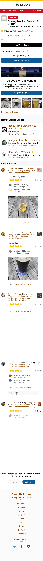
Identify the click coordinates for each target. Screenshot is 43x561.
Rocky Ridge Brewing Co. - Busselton (22, 127)
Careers (21, 519)
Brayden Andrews (15, 294)
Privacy (21, 530)
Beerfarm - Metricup (19, 151)
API (21, 522)
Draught (31, 169)
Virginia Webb (13, 362)
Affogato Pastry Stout (16, 296)
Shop (21, 511)
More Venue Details (21, 45)
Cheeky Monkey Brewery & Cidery (21, 173)
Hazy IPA (31, 403)
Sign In (14, 482)
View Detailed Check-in (23, 223)
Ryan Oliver (12, 169)
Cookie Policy (21, 534)
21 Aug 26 (11, 223)
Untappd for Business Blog (21, 499)
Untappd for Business (21, 494)
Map (31, 31)
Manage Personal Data (21, 541)
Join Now (29, 482)
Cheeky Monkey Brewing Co (21, 171)
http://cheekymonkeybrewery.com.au (17, 35)
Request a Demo (21, 93)
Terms (21, 526)
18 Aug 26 (11, 311)
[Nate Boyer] (16, 393)
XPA (31, 362)
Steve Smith (12, 403)
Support (21, 515)
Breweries (21, 503)
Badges (21, 507)
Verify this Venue (21, 60)
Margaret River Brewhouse (23, 140)
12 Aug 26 (11, 387)
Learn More (36, 10)
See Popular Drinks (9, 112)
